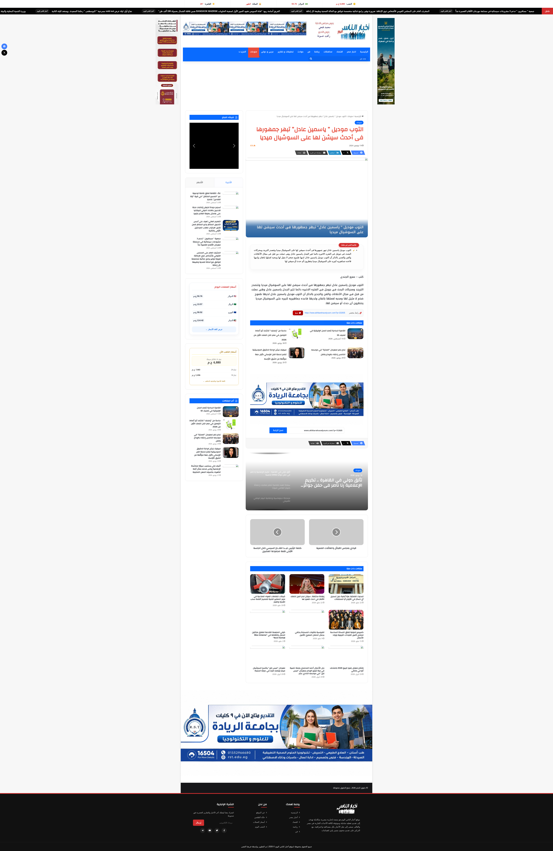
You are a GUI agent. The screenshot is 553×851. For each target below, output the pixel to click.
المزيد (243, 52)
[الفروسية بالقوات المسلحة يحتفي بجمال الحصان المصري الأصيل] (306, 620)
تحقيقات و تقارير (285, 52)
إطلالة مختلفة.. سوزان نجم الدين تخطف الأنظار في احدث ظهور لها (307, 598)
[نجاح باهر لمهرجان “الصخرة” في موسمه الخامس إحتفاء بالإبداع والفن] (355, 352)
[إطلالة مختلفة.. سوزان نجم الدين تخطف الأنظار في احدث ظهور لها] (306, 584)
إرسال (198, 822)
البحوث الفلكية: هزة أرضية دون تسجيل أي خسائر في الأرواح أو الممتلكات (347, 598)
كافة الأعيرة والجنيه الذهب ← (214, 381)
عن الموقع (260, 812)
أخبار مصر (293, 817)
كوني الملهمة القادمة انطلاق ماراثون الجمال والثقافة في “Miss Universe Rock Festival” (268, 635)
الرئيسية (364, 52)
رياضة (317, 52)
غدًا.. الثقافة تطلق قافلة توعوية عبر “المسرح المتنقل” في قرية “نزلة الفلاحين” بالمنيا (205, 196)
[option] (307, 481)
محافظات (328, 52)
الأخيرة (229, 182)
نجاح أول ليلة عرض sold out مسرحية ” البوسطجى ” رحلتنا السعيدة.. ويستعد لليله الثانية (241, 11)
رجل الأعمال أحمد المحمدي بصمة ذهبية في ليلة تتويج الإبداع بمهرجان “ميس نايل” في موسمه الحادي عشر (307, 670)
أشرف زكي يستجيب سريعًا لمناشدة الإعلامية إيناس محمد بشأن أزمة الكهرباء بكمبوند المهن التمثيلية (206, 469)
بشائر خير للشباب (11, 11)
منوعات (253, 52)
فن (308, 52)
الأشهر (199, 182)
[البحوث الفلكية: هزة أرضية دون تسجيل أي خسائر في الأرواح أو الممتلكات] (346, 584)
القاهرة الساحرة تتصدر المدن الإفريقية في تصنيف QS (209, 409)
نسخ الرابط (278, 430)
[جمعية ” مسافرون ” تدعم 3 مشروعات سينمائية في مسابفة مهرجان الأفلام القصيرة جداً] (231, 242)
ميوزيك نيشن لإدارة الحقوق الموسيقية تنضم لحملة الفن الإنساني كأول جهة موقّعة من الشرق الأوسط (269, 354)
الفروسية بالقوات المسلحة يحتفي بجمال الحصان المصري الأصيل (309, 633)
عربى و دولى (267, 52)
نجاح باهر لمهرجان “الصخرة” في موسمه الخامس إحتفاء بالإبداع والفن (207, 438)
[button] (244, 28)
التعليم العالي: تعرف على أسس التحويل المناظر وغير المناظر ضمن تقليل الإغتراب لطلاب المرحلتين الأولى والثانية (206, 226)
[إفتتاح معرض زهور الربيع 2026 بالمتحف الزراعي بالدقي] (346, 655)
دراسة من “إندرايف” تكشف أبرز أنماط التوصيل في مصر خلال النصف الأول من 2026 (270, 335)
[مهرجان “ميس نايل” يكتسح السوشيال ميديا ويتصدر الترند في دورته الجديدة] (267, 655)
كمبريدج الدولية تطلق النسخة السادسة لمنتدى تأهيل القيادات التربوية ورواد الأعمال (346, 635)
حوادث (300, 52)
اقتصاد (339, 52)
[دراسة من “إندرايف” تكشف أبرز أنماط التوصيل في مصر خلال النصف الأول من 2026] (296, 333)
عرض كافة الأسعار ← (214, 329)
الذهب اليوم (260, 827)
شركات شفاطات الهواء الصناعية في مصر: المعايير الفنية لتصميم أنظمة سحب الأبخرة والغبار (267, 599)
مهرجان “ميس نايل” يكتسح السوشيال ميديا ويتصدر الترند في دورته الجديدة (269, 669)
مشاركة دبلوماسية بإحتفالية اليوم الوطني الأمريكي (329, 482)
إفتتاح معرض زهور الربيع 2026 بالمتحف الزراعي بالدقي (346, 669)
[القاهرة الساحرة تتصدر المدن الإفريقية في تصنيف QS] (355, 333)
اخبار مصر (351, 52)
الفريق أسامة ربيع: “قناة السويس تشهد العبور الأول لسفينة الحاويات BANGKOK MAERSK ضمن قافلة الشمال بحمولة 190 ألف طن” (368, 11)
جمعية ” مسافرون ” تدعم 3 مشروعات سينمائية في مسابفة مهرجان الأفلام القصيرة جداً (207, 242)
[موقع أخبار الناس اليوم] (341, 31)
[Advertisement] (276, 86)
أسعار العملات (259, 822)
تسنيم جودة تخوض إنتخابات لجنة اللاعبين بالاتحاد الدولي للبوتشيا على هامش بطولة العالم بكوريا (206, 210)
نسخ (296, 313)
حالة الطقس (259, 817)
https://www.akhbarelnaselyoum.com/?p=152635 (325, 313)
